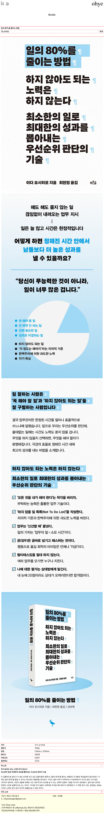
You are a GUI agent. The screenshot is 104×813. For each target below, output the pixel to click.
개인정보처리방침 (7, 810)
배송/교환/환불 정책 (32, 810)
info (7, 4)
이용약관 (19, 810)
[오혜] (97, 4)
